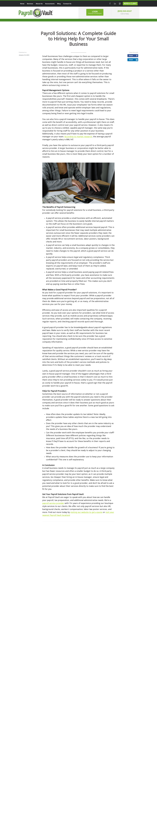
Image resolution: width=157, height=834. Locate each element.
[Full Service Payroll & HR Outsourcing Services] (36, 12)
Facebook (110, 3)
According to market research (78, 136)
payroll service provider (53, 503)
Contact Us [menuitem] (67, 4)
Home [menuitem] (22, 4)
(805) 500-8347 (125, 11)
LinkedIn (114, 3)
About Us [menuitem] (39, 4)
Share (131, 56)
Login (95, 12)
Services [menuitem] (30, 4)
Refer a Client (130, 3)
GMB (119, 3)
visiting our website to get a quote (86, 512)
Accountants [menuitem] (50, 4)
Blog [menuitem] (59, 4)
